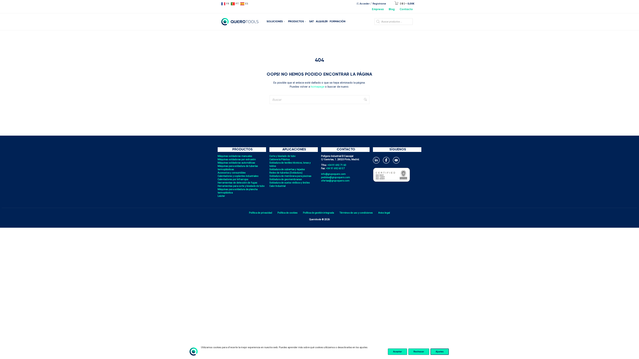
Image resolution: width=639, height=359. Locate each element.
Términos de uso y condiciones (356, 212)
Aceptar (397, 352)
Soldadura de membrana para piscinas (290, 176)
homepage (317, 86)
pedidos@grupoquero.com (335, 177)
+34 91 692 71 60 (336, 165)
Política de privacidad (260, 212)
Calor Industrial (277, 186)
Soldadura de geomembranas (285, 179)
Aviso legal (384, 212)
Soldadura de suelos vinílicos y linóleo (289, 182)
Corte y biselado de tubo (282, 156)
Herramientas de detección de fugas (237, 182)
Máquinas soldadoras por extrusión (237, 159)
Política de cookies (288, 212)
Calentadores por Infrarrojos (233, 179)
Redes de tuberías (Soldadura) (286, 172)
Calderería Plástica (279, 159)
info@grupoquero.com (333, 174)
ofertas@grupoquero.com (335, 180)
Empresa (378, 9)
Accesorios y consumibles (232, 172)
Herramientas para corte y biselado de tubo (241, 186)
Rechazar (419, 352)
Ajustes (440, 352)
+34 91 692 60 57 (335, 168)
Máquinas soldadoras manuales (235, 156)
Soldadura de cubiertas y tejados (287, 169)
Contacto (406, 9)
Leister (221, 196)
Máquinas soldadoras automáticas (236, 162)
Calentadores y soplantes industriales (238, 176)
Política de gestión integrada (318, 212)
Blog (392, 9)
